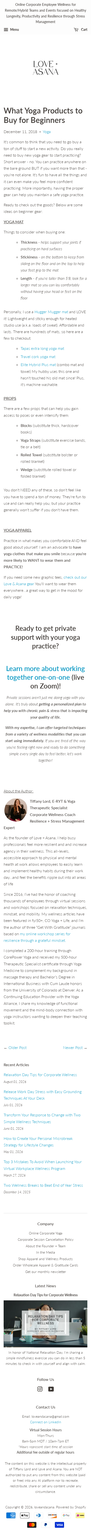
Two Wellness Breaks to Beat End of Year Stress (43, 1185)
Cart (83, 29)
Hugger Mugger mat (51, 311)
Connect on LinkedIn (45, 1422)
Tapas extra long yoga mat (42, 348)
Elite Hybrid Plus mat (38, 364)
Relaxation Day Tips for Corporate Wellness (40, 1074)
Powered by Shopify (71, 1507)
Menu (14, 29)
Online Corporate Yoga (45, 1233)
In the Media (45, 1252)
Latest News (45, 1285)
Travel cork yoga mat (38, 356)
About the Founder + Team (46, 1246)
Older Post (17, 1047)
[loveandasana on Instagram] (39, 1390)
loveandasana (44, 1507)
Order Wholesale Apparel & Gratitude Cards (45, 1265)
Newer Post (73, 1047)
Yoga (47, 131)
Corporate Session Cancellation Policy (46, 1239)
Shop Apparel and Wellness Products (45, 1259)
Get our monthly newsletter (45, 1272)
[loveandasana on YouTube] (51, 1390)
